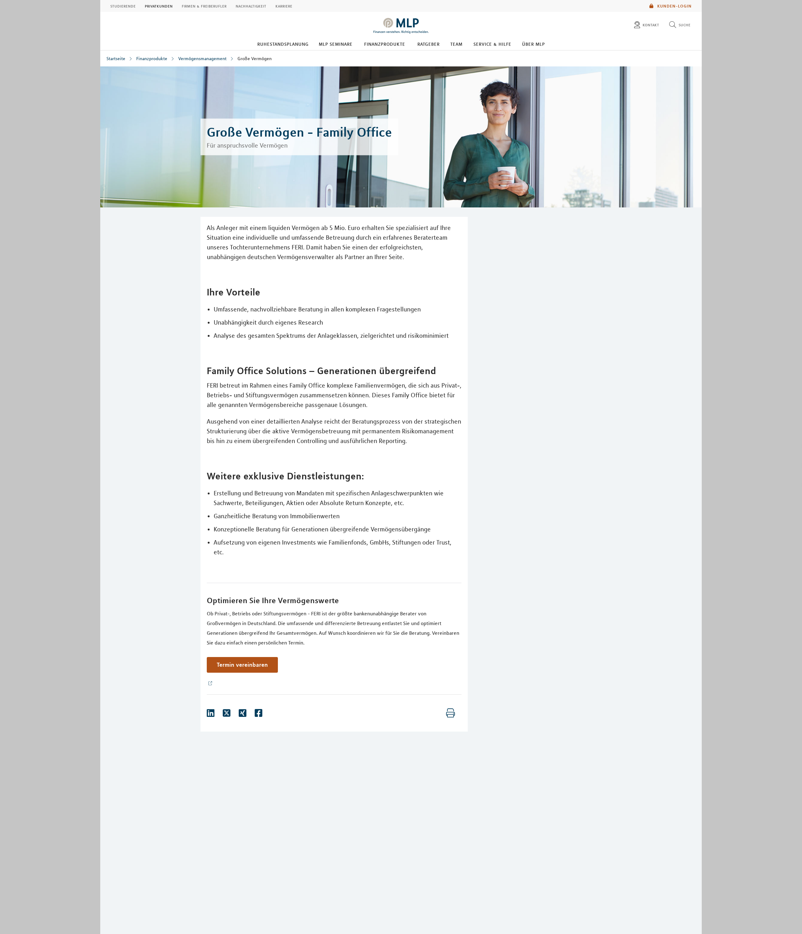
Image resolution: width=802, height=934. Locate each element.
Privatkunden (159, 6)
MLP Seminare (335, 43)
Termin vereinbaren (242, 664)
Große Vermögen (254, 58)
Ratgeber (428, 43)
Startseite (116, 58)
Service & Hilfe (492, 43)
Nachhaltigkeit (251, 6)
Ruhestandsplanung (283, 43)
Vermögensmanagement (202, 58)
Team (456, 43)
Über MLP (533, 43)
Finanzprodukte (384, 43)
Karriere (283, 6)
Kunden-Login (674, 5)
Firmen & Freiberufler (204, 6)
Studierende (123, 6)
